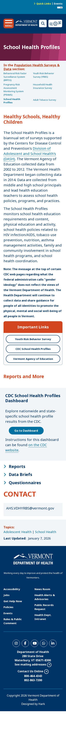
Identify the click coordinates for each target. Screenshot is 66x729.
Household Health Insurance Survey (42, 86)
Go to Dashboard (26, 431)
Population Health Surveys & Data (32, 67)
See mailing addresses (30, 664)
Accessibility (12, 589)
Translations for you (55, 23)
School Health (45, 532)
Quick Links (43, 3)
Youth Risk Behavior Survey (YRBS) (43, 75)
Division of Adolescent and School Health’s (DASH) (30, 153)
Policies (8, 607)
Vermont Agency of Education (33, 358)
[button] (9, 23)
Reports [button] (17, 466)
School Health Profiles (12, 101)
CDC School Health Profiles (33, 349)
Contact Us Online (30, 671)
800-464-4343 (33, 676)
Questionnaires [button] (25, 482)
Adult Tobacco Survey (44, 99)
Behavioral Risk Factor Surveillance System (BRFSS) (15, 77)
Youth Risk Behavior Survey (33, 339)
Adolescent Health (18, 532)
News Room (42, 589)
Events (58, 3)
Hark (41, 704)
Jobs (7, 595)
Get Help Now (13, 601)
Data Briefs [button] (20, 474)
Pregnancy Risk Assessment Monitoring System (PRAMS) (14, 89)
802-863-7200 (33, 680)
